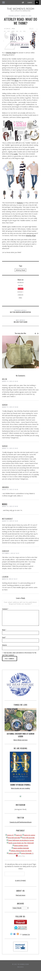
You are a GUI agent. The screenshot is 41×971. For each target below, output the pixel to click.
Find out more (20, 895)
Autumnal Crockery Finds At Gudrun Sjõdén (20, 735)
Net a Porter (11, 78)
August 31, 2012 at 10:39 (10, 521)
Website (4, 645)
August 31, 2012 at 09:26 (10, 489)
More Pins (21, 856)
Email (20, 298)
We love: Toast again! (20, 321)
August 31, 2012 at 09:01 (10, 448)
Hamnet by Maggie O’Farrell (20, 784)
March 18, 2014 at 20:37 (10, 579)
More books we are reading (20, 788)
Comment (5, 609)
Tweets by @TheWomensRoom (20, 822)
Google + (20, 292)
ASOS (16, 80)
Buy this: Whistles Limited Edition (20, 311)
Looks (16, 154)
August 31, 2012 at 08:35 (10, 381)
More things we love (20, 740)
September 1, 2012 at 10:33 (10, 553)
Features (20, 203)
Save (21, 288)
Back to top (20, 966)
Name (4, 630)
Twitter (20, 285)
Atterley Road (11, 53)
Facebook (20, 282)
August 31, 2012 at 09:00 (10, 407)
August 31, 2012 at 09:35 (10, 506)
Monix (4, 504)
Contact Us (26, 934)
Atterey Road (20, 270)
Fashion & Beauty (14, 16)
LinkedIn (20, 295)
